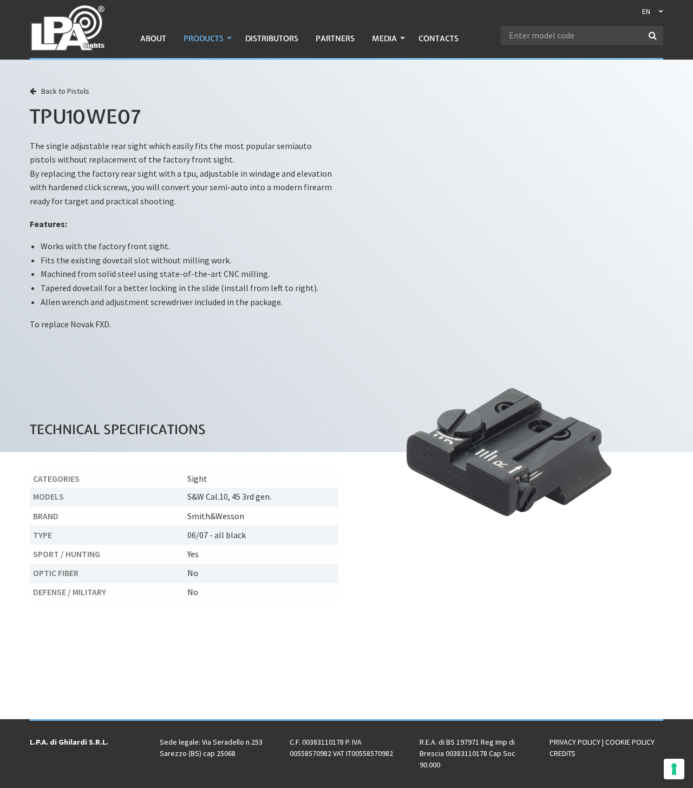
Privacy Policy (575, 742)
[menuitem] (153, 44)
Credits (563, 753)
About (153, 38)
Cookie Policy (630, 742)
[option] (509, 451)
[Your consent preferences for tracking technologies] (674, 769)
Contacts (439, 38)
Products (204, 38)
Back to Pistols (62, 91)
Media (384, 38)
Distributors (271, 38)
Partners (335, 38)
